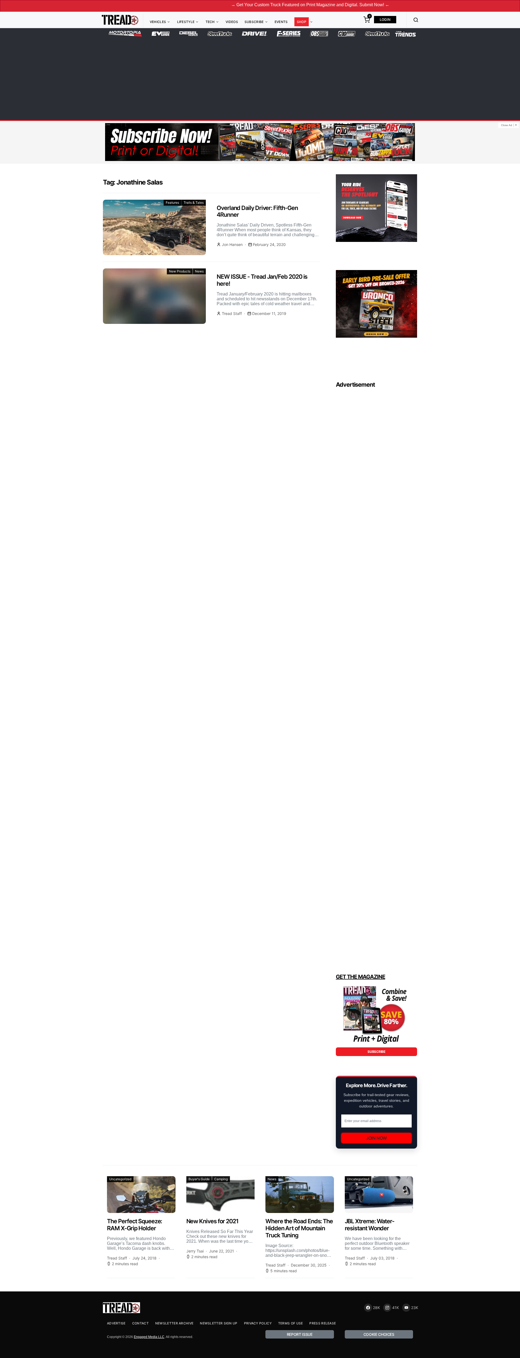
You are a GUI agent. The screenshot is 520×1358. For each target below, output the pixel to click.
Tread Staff (232, 313)
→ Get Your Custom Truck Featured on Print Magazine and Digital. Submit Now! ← (264, 4)
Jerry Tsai (195, 1251)
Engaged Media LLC (149, 1337)
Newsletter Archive (174, 1323)
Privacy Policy (258, 1323)
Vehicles (158, 22)
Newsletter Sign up (218, 1323)
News (199, 271)
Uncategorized (120, 1179)
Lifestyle (186, 22)
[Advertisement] (260, 77)
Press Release (322, 1323)
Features (172, 202)
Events (281, 22)
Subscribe (254, 22)
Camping (221, 1179)
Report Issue (300, 1334)
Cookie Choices (378, 1334)
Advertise (116, 1323)
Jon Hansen (232, 244)
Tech (210, 22)
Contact (140, 1323)
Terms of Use (290, 1323)
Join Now (376, 1138)
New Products (179, 271)
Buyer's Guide (199, 1179)
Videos (232, 22)
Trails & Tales (194, 202)
